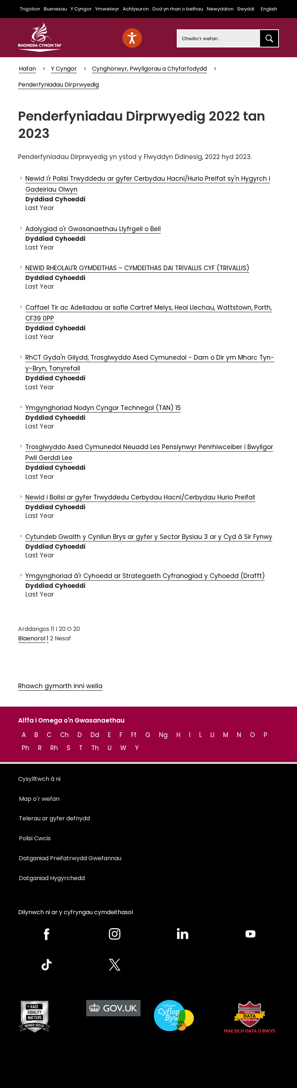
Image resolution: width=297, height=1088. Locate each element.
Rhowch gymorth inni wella (60, 686)
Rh (54, 748)
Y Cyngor (81, 8)
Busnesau (55, 8)
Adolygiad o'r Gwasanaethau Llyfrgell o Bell (93, 229)
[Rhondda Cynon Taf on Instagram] (114, 934)
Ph (25, 748)
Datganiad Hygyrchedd (52, 878)
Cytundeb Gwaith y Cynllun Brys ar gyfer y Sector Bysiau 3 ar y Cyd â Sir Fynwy (148, 536)
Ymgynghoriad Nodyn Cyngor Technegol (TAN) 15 (103, 407)
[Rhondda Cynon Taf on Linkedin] (182, 934)
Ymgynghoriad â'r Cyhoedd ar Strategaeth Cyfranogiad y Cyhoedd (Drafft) (145, 576)
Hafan (27, 68)
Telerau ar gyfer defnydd (54, 818)
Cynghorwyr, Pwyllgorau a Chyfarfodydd (149, 68)
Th (95, 748)
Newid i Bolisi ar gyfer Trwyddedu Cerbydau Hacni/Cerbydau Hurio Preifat (140, 497)
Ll (212, 735)
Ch (64, 735)
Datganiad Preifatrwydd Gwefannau (70, 858)
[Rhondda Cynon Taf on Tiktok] (46, 965)
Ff (134, 735)
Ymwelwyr (107, 8)
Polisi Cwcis (35, 838)
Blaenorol (31, 638)
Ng (163, 735)
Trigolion (30, 8)
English (269, 8)
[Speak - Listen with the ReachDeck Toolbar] (132, 38)
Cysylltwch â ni (39, 779)
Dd (95, 735)
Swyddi (245, 8)
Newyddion (220, 8)
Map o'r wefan (39, 799)
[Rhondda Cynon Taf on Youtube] (250, 934)
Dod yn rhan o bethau (177, 8)
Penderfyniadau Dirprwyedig (58, 84)
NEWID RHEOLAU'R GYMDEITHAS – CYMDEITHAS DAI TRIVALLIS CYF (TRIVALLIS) (137, 268)
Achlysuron (136, 8)
